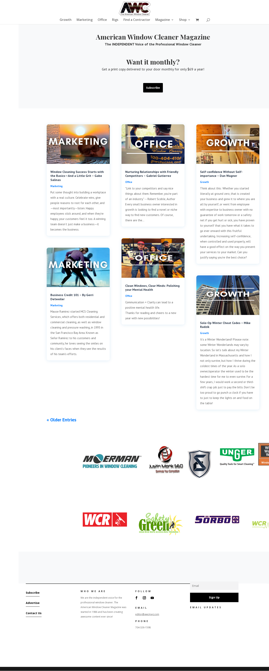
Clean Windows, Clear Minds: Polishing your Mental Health (152, 288)
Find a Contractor (136, 20)
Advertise (33, 603)
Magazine (162, 20)
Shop (183, 20)
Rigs (115, 20)
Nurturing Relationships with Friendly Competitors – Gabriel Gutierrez (151, 174)
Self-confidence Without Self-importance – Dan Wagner (221, 174)
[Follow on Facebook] (136, 598)
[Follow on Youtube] (152, 598)
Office (102, 20)
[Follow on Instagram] (144, 598)
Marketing (85, 20)
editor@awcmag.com (147, 614)
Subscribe (153, 88)
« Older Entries (61, 420)
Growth (65, 20)
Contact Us (34, 613)
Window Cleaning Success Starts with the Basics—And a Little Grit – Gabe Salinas (77, 176)
